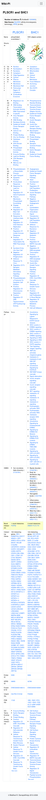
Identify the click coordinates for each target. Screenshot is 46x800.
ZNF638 (14, 669)
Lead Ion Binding (19, 156)
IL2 (39, 585)
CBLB (33, 545)
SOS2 (34, 647)
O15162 (19, 694)
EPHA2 (30, 564)
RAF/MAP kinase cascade (36, 373)
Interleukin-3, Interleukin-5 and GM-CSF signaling (35, 360)
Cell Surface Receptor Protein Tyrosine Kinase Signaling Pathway (35, 715)
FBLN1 (20, 575)
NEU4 (13, 622)
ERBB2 (30, 566)
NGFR (30, 613)
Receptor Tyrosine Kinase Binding (35, 145)
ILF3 (21, 587)
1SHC (34, 702)
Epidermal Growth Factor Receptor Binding (19, 126)
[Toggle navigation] (41, 3)
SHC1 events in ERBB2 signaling (35, 326)
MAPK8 (30, 607)
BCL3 (33, 538)
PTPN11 (30, 637)
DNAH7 (30, 525)
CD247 (34, 547)
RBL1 (18, 641)
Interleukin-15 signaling (34, 394)
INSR (35, 592)
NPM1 (34, 613)
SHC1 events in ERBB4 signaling (35, 334)
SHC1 (35, 32)
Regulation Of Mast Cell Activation (18, 211)
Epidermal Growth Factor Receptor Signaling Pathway (36, 174)
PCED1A (14, 628)
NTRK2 (30, 615)
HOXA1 (13, 585)
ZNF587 (19, 666)
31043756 (33, 470)
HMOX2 (30, 585)
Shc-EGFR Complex (33, 89)
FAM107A (14, 575)
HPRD (15, 24)
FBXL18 (14, 577)
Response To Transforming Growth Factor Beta (18, 765)
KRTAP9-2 (16, 604)
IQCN (23, 589)
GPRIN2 (14, 583)
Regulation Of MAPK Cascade (35, 757)
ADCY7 (22, 536)
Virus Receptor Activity (18, 116)
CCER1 (13, 549)
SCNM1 (13, 645)
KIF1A (13, 592)
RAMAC (19, 639)
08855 (13, 681)
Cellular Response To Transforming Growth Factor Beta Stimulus (18, 738)
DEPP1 (13, 562)
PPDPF (13, 637)
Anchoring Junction (33, 85)
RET (32, 643)
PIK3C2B (37, 622)
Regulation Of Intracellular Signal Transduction (34, 750)
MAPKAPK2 (37, 607)
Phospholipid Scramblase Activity (17, 150)
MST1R (36, 611)
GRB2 (30, 583)
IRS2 (29, 594)
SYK (29, 654)
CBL (29, 545)
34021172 (33, 513)
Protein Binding (18, 135)
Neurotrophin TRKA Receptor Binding (35, 132)
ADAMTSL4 (15, 536)
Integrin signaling (35, 348)
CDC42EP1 (20, 549)
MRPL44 (30, 611)
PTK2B (34, 634)
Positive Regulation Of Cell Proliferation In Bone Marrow (35, 294)
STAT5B (30, 651)
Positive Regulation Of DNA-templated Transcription (35, 257)
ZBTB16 (14, 664)
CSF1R (38, 553)
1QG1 (30, 702)
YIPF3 (17, 662)
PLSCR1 (18, 32)
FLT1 (40, 575)
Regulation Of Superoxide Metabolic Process (34, 302)
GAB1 (37, 577)
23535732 (33, 508)
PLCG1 (30, 626)
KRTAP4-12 (15, 600)
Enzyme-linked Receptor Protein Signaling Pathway (35, 724)
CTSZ (13, 557)
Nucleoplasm (17, 69)
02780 (30, 681)
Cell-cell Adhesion (36, 308)
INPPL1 (30, 592)
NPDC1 (13, 624)
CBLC (37, 545)
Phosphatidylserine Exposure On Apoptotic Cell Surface (19, 281)
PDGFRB (31, 622)
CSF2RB (31, 555)
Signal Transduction (34, 744)
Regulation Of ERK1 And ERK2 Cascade (19, 758)
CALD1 (38, 542)
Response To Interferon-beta (18, 217)
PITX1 (19, 630)
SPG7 (13, 654)
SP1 (38, 647)
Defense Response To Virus (17, 261)
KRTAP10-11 (20, 592)
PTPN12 (37, 637)
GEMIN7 (35, 579)
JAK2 (29, 596)
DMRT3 (18, 564)
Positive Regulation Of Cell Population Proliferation (35, 187)
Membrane (16, 84)
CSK (29, 557)
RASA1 (37, 641)
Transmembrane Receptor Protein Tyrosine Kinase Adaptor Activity (35, 108)
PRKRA (36, 632)
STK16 (13, 656)
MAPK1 (37, 602)
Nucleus (16, 66)
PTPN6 (35, 639)
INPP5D (38, 589)
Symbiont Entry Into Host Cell (18, 249)
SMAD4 (37, 645)
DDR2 (30, 560)
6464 (29, 675)
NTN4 (13, 626)
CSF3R (36, 555)
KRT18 (30, 598)
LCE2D (13, 607)
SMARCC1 (18, 649)
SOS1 (30, 647)
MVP (13, 619)
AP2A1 (38, 534)
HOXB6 (13, 587)
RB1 (29, 643)
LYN (36, 600)
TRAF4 (13, 658)
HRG (18, 587)
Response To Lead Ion (17, 187)
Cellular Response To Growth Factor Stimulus (34, 285)
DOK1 (34, 560)
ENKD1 (13, 570)
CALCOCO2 (32, 542)
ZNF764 (14, 671)
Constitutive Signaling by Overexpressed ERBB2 (35, 424)
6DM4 (33, 706)
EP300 (19, 570)
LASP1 (22, 604)
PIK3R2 (36, 624)
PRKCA (37, 630)
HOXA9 (19, 585)
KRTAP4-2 (14, 602)
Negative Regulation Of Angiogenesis (34, 201)
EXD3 (23, 572)
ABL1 (18, 534)
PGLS (20, 628)
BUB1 (30, 540)
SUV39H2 (37, 651)
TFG (17, 656)
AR (38, 536)
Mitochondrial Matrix (34, 72)
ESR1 (35, 568)
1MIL (29, 700)
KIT (37, 596)
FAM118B (31, 570)
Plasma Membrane (16, 80)
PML (19, 634)
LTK (33, 600)
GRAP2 (38, 581)
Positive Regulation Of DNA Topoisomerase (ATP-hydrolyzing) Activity (19, 300)
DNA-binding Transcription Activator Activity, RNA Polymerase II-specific (19, 109)
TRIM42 (19, 658)
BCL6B (19, 542)
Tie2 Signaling (34, 346)
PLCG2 (35, 626)
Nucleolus (16, 71)
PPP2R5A (31, 630)
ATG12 (19, 540)
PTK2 (29, 634)
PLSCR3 (18, 632)
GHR (29, 581)
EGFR (20, 568)
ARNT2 (13, 540)
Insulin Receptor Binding (35, 121)
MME (33, 609)
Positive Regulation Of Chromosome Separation (18, 289)
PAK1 (34, 619)
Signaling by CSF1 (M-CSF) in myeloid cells (36, 461)
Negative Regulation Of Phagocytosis (18, 254)
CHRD (13, 551)
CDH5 (34, 549)
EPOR (35, 564)
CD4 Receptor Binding (18, 159)
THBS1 (22, 656)
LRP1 (29, 600)
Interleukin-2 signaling (34, 403)
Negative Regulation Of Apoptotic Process (34, 234)
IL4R (38, 587)
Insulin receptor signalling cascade (35, 380)
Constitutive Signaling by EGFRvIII (34, 367)
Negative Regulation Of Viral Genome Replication (18, 223)
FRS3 (13, 579)
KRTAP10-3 (15, 594)
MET (29, 609)
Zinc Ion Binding (18, 137)
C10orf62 (14, 545)
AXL (29, 538)
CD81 (29, 549)
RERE (23, 641)
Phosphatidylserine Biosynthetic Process (19, 171)
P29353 (30, 694)
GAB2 (30, 579)
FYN (33, 577)
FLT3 (35, 525)
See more (14, 771)
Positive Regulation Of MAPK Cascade (35, 241)
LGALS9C (19, 609)
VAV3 (34, 658)
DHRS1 (19, 562)
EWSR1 (18, 572)
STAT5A (34, 649)
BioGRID (17, 22)
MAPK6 (13, 615)
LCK (34, 598)
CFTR (38, 551)
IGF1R (35, 585)
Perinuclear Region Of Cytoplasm (17, 90)
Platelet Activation (16, 206)
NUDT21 (30, 617)
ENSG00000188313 (18, 687)
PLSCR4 (14, 634)
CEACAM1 (31, 551)
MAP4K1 (31, 602)
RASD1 (13, 641)
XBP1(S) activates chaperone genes (35, 352)
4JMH (34, 704)
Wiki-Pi (5, 3)
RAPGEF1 (31, 641)
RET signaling (34, 391)
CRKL (22, 553)
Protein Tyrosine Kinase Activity (35, 739)
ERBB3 (35, 566)
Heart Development (34, 181)
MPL (37, 609)
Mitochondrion (34, 69)
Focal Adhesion (35, 81)
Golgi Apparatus (18, 75)
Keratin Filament (18, 745)
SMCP (13, 651)
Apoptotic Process (16, 178)
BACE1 (13, 542)
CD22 (29, 547)
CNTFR (18, 551)
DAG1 (33, 557)
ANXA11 (14, 538)
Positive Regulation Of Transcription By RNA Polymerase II (19, 241)
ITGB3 (33, 594)
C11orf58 (35, 540)
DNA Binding (17, 120)
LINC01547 (15, 613)
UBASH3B (37, 656)
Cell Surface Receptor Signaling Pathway (34, 733)
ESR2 (13, 572)
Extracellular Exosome (17, 95)
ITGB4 (38, 594)
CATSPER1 (15, 547)
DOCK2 (13, 566)
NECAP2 (18, 619)
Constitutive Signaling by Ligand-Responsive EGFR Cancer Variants (34, 317)
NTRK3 (35, 615)
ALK (34, 534)
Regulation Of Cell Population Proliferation (35, 220)
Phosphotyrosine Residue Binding (35, 102)
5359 (12, 675)
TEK (36, 654)
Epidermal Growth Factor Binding (36, 155)
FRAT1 (19, 577)
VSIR (13, 662)
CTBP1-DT (19, 555)
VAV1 (29, 658)
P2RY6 (22, 626)
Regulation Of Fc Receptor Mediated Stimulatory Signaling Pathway (19, 270)
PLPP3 (30, 628)
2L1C (29, 704)
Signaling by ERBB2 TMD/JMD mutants (34, 445)
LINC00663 (15, 611)
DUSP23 (30, 562)
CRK (18, 553)
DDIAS (13, 560)
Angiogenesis (34, 169)
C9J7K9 (14, 694)
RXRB (18, 643)
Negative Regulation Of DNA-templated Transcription (35, 249)
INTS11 (13, 589)
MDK (18, 615)
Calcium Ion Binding (17, 131)
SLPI (13, 649)
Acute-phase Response (17, 183)
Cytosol (15, 77)
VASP (13, 660)
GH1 (40, 579)
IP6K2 (19, 589)
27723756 (16, 472)
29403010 (33, 491)
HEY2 (19, 583)
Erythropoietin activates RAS (35, 407)
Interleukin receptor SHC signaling (34, 417)
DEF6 (18, 560)
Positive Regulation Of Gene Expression (19, 192)
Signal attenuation (36, 376)
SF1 (18, 645)
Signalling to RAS (36, 338)
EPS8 (40, 564)
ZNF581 (14, 666)
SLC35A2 (21, 647)
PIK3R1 (30, 624)
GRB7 (34, 583)
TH (38, 525)
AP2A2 (30, 536)
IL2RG (34, 587)
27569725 (33, 504)
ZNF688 (19, 669)
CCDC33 (22, 547)
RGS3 (13, 643)
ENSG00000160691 (34, 687)
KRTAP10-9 (15, 596)
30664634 (33, 479)
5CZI (29, 706)
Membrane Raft (18, 86)
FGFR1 (30, 575)
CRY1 (13, 555)
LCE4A (13, 609)
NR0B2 (19, 624)
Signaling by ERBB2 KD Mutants (34, 432)
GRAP (33, 581)
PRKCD (19, 637)
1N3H (33, 700)
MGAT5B (20, 617)
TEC (32, 654)
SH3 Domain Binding (17, 144)
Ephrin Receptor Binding (35, 151)
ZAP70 (38, 658)
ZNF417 (20, 664)
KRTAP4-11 (15, 598)
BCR (36, 538)
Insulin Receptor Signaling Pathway (35, 194)
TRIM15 (30, 656)
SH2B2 (37, 643)
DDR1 (38, 557)
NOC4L (18, 622)
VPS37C (19, 660)
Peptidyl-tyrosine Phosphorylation (35, 776)
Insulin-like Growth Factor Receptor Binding (35, 126)
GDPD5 (18, 579)
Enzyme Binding (18, 154)
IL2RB (30, 587)
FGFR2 (13, 525)
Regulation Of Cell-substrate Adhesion (18, 730)
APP (19, 538)
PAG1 (30, 619)
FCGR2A (31, 572)
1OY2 (38, 700)
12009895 (32, 19)
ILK (33, 589)
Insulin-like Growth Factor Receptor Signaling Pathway (34, 267)
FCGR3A (37, 572)
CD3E (39, 547)
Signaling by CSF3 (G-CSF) (35, 452)
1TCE (38, 702)
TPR (39, 654)
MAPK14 (31, 604)
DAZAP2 (18, 557)
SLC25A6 (14, 647)
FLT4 (29, 577)
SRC (22, 654)
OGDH (17, 626)
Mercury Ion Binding (17, 164)
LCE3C (18, 607)
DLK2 (13, 564)
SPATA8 (19, 651)
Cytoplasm (17, 73)
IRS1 (39, 592)
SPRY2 (18, 654)
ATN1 (23, 540)
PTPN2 (30, 639)
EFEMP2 (14, 568)
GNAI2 (19, 581)
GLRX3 (13, 581)
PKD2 (13, 632)
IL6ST (30, 589)
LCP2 (38, 598)
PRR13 (13, 639)
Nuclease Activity (19, 122)
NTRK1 (39, 613)
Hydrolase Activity (16, 140)
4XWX (38, 704)
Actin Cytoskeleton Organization (34, 207)
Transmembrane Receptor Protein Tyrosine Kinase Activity (35, 763)
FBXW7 (37, 570)
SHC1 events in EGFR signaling (35, 343)
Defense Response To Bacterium (34, 226)
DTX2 (19, 566)
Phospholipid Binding (34, 140)
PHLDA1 (14, 630)
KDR (33, 596)
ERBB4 (30, 568)
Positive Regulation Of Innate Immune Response (18, 232)
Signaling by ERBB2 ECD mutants (34, 438)
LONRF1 (22, 613)
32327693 (38, 496)
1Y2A (13, 700)
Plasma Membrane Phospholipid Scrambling (17, 200)
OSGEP (36, 617)
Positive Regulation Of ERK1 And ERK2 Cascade (35, 277)
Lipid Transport (18, 175)
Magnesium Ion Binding (18, 102)
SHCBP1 (31, 645)
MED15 (13, 617)
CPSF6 (13, 553)
